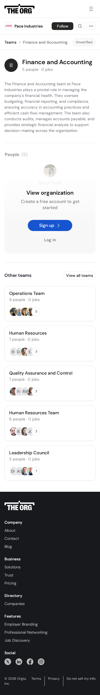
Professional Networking (26, 632)
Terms (36, 678)
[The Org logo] (19, 506)
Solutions (12, 566)
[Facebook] (30, 661)
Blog (8, 546)
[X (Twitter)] (7, 661)
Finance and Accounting (45, 42)
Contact (11, 538)
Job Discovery (17, 640)
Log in (50, 240)
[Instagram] (41, 661)
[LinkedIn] (19, 661)
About (9, 530)
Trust (8, 575)
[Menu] (91, 8)
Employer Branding (21, 624)
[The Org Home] (19, 9)
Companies (14, 603)
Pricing (10, 583)
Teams (10, 42)
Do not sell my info (81, 678)
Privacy (54, 678)
